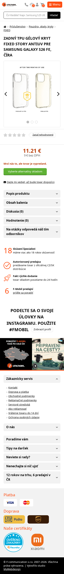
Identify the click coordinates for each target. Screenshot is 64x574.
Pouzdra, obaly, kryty (41, 26)
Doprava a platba (18, 391)
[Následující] (58, 94)
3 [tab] (36, 122)
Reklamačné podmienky (22, 400)
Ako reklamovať (17, 408)
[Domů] (4, 26)
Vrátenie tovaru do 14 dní (23, 413)
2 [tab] (32, 122)
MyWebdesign (12, 569)
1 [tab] (27, 122)
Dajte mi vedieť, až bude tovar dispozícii (31, 182)
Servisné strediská (19, 404)
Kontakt (12, 387)
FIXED (7, 30)
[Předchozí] (6, 94)
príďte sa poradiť (23, 292)
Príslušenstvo (17, 26)
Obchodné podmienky (21, 396)
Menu (56, 4)
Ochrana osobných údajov (23, 417)
